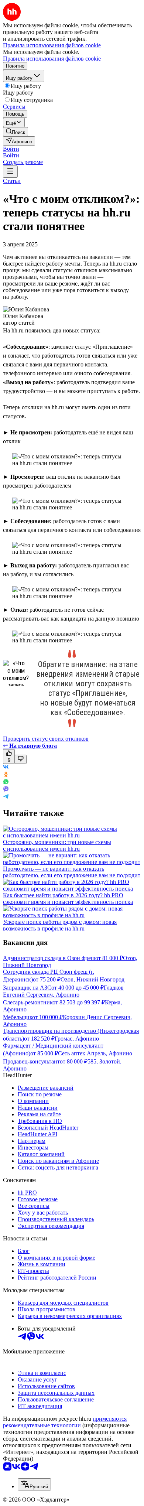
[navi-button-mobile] (10, 171)
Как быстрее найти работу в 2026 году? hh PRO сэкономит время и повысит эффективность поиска (68, 898)
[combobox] (34, 1484)
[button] (11, 149)
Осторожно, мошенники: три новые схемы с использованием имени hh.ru (57, 845)
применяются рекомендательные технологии (65, 1421)
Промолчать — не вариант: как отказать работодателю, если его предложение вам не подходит (71, 871)
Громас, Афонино (77, 1038)
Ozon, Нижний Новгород (92, 979)
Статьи (12, 181)
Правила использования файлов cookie (52, 58)
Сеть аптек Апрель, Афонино (95, 1053)
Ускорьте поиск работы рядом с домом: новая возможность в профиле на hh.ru (60, 925)
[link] (15, 131)
